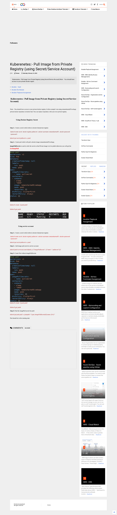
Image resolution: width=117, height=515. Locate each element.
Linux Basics (96, 9)
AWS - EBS (87, 482)
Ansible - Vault (16, 87)
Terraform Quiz (85, 140)
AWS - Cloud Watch (91, 424)
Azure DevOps (38, 9)
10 (85, 478)
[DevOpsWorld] (22, 5)
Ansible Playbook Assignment (21, 93)
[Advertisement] (58, 26)
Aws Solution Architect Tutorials (58, 9)
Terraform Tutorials (80, 9)
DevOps (25, 9)
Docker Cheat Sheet (87, 158)
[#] (97, 4)
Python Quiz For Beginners (89, 152)
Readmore (101, 232)
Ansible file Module (18, 90)
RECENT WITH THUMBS (89, 135)
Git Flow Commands (87, 146)
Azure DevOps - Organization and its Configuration (91, 336)
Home (15, 9)
